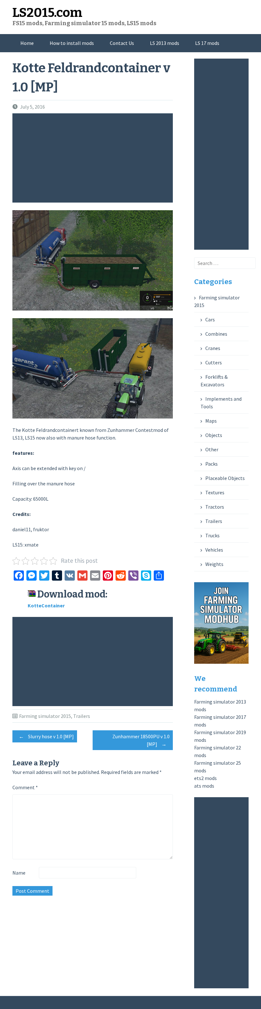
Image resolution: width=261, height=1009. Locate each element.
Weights (214, 564)
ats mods (204, 786)
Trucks (212, 535)
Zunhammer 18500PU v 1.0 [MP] (141, 740)
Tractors (214, 507)
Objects (213, 435)
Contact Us (122, 43)
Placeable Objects (225, 478)
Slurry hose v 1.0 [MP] (46, 736)
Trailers (81, 716)
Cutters (213, 362)
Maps (211, 421)
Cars (210, 319)
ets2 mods (205, 778)
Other (211, 449)
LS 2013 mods (164, 43)
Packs (211, 464)
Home (27, 43)
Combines (216, 334)
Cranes (212, 348)
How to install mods (72, 43)
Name (18, 872)
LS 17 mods (207, 43)
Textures (214, 492)
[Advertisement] (94, 158)
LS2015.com (47, 12)
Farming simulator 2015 (45, 716)
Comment (25, 787)
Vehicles (214, 550)
